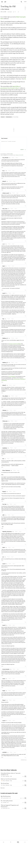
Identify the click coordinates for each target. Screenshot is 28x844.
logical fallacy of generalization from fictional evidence (10, 87)
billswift (4, 181)
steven (3, 678)
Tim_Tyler (4, 504)
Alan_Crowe (4, 208)
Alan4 (3, 547)
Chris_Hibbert (5, 396)
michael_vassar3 (5, 193)
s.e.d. (3, 244)
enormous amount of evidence (15, 343)
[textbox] (13, 143)
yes (3, 557)
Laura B (3, 293)
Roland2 (4, 491)
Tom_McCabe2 (5, 157)
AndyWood (4, 448)
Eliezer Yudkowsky (5, 9)
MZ (3, 458)
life (25, 79)
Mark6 (3, 690)
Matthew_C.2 (5, 338)
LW (5, 2)
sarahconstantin (6, 798)
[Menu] (2, 1)
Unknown (4, 410)
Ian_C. (3, 170)
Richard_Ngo (5, 808)
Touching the (8, 6)
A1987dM (4, 752)
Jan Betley (5, 802)
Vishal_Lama (4, 421)
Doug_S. (4, 700)
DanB (3, 266)
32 (15, 11)
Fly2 (3, 318)
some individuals (12, 376)
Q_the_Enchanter (5, 669)
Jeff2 (3, 515)
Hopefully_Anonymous (7, 531)
